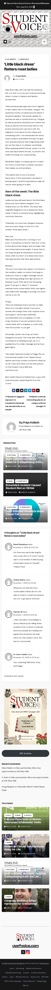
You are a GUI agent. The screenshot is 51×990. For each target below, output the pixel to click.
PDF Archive (25, 753)
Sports (28, 815)
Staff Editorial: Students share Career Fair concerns (25, 513)
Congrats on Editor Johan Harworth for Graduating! (20, 902)
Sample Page (41, 981)
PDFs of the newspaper (13, 981)
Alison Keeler (7, 768)
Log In (11, 977)
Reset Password (29, 981)
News (11, 481)
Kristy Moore (26, 908)
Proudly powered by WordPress (13, 963)
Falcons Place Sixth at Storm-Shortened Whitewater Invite (22, 821)
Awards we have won (34, 968)
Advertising (20, 968)
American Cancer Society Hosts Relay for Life (24, 848)
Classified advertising (13, 973)
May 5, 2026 (11, 827)
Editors (4, 977)
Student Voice (26, 466)
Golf (9, 815)
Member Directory (22, 977)
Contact (26, 973)
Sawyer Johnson (28, 492)
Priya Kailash (21, 76)
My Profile (45, 977)
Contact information (38, 973)
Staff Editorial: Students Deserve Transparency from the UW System (24, 462)
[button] (44, 41)
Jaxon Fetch (25, 827)
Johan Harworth (27, 854)
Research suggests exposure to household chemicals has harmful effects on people (15, 403)
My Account (35, 977)
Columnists (11, 59)
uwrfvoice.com (25, 36)
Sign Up (25, 985)
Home (12, 968)
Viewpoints (24, 59)
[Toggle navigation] (9, 41)
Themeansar (44, 963)
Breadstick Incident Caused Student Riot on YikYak (23, 486)
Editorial (12, 455)
